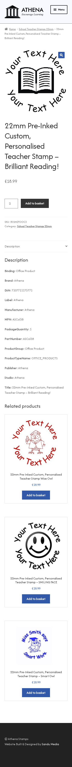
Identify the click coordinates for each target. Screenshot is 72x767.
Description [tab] (12, 246)
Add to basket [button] (36, 495)
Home (12, 29)
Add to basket (34, 203)
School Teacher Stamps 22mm (36, 29)
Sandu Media (50, 744)
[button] (61, 55)
